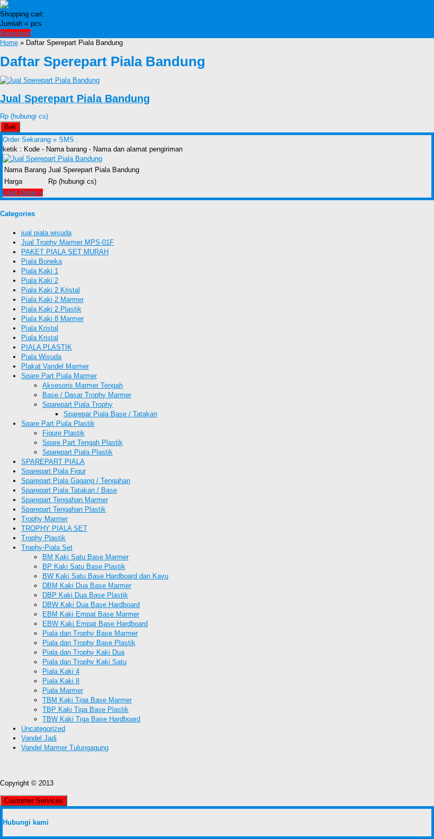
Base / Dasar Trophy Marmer (86, 395)
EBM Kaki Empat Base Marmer (90, 614)
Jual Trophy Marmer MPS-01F (67, 242)
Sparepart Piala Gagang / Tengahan (75, 481)
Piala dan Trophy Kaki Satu (84, 662)
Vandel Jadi (39, 738)
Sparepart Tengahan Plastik (63, 509)
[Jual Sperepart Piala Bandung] (50, 80)
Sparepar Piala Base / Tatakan (110, 414)
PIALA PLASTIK (46, 347)
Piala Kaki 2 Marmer (52, 300)
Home (9, 43)
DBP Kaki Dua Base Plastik (85, 595)
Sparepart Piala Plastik (77, 452)
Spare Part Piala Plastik (58, 423)
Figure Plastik (63, 433)
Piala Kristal (39, 328)
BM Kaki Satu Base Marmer (85, 557)
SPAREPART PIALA (53, 462)
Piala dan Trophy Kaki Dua (83, 652)
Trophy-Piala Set (47, 547)
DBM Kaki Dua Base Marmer (86, 586)
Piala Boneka (41, 261)
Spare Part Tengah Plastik (82, 443)
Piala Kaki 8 (60, 681)
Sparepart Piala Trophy (77, 404)
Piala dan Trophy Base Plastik (88, 643)
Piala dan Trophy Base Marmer (90, 633)
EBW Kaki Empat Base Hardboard (95, 624)
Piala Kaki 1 (39, 271)
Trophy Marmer (44, 519)
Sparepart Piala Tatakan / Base (69, 490)
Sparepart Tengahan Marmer (64, 500)
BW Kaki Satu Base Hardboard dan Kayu (105, 576)
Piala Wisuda (41, 357)
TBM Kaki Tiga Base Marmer (87, 700)
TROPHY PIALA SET (54, 528)
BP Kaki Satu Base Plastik (83, 566)
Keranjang (15, 33)
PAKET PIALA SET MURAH (64, 252)
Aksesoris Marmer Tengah (82, 385)
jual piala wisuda (46, 233)
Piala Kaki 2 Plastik (51, 309)
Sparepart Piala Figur (53, 471)
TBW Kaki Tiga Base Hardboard (91, 719)
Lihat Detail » (23, 193)
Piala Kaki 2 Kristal (50, 290)
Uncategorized (43, 729)
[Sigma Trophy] (25, 4)
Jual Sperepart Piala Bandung (75, 98)
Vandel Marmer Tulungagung (64, 748)
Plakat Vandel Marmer (55, 366)
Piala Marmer (62, 690)
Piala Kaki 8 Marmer (52, 319)
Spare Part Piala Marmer (59, 376)
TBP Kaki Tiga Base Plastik (85, 709)
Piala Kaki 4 (60, 671)
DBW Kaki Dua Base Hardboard (91, 605)
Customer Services (33, 801)
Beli (10, 127)
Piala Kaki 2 (39, 280)
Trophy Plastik (43, 538)
